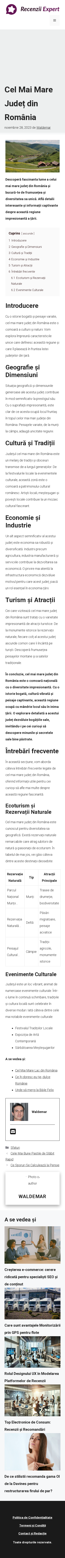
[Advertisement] (32, 57)
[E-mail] (13, 1133)
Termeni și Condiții (32, 1525)
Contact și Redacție (32, 1533)
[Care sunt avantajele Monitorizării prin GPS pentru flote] (32, 1305)
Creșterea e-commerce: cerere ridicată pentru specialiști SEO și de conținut (31, 1277)
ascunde (28, 233)
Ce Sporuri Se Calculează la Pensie (35, 1165)
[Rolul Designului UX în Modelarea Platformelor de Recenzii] (32, 1353)
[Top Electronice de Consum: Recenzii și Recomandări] (32, 1401)
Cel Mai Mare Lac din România (36, 1070)
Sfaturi (15, 1147)
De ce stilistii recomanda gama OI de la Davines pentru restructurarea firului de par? (32, 1483)
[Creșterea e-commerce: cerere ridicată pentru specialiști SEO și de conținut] (32, 1246)
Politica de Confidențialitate (32, 1517)
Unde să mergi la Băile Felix (34, 1090)
